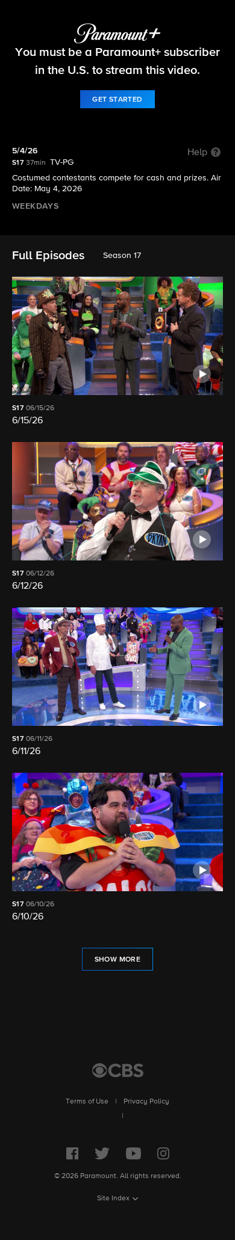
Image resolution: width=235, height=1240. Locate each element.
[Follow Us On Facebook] (72, 1153)
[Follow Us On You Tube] (133, 1153)
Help (197, 153)
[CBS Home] (117, 1070)
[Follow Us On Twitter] (102, 1153)
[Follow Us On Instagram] (163, 1153)
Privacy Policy (146, 1101)
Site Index (113, 1198)
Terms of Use (87, 1101)
